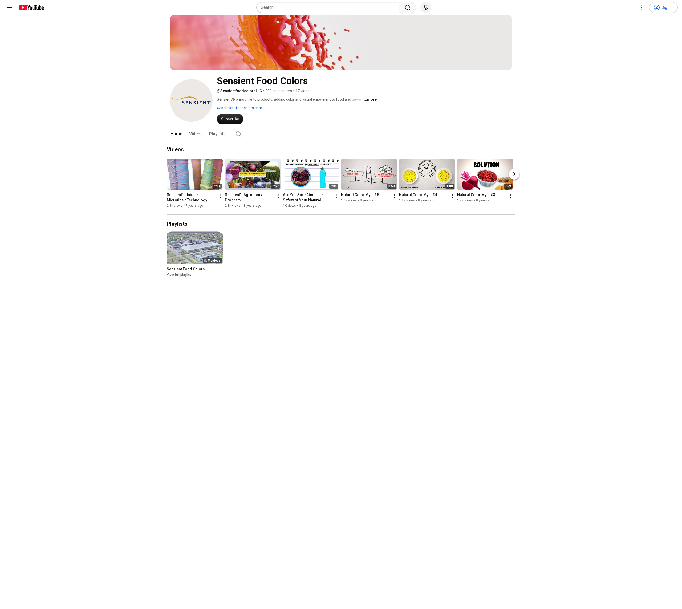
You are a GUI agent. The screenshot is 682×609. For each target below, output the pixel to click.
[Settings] (642, 7)
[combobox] (329, 7)
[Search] (407, 7)
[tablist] (341, 134)
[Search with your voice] (425, 7)
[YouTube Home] (31, 7)
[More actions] (220, 195)
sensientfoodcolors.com (241, 108)
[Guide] (9, 7)
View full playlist (179, 275)
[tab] (176, 134)
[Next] (514, 174)
